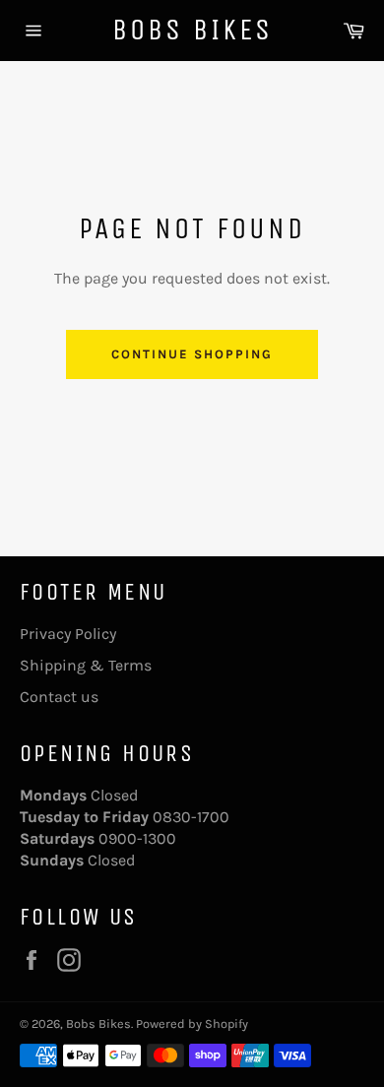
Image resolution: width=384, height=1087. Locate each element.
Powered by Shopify (192, 1023)
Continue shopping (191, 354)
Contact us (59, 696)
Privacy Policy (68, 633)
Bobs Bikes (192, 29)
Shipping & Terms (86, 665)
